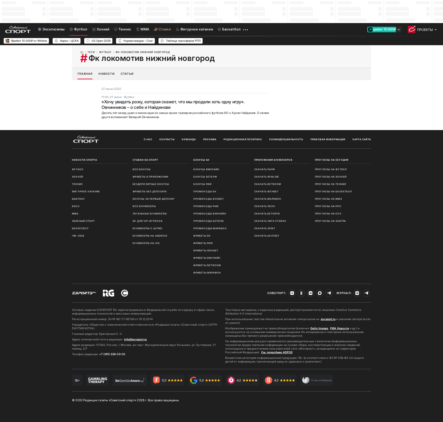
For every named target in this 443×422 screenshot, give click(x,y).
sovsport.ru (328, 319)
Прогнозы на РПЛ (328, 206)
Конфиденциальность (286, 139)
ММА (75, 213)
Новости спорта (84, 159)
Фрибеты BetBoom (207, 265)
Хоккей (77, 176)
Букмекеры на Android (150, 235)
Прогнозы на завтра (330, 221)
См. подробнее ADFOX (277, 352)
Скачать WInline (266, 176)
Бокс (76, 206)
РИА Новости (339, 328)
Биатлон (78, 198)
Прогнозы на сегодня (332, 159)
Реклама (209, 139)
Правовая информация (328, 139)
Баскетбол (80, 228)
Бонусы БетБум (205, 176)
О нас (148, 139)
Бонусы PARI (202, 184)
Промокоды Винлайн (209, 213)
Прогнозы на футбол (331, 169)
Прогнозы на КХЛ (328, 213)
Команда (189, 139)
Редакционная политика (243, 139)
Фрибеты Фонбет (205, 250)
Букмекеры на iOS (146, 243)
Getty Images (319, 328)
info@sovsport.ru (135, 339)
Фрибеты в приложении (150, 176)
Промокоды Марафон (209, 228)
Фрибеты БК (202, 235)
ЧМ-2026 (78, 235)
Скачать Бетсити (267, 213)
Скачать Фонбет (266, 191)
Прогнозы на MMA (328, 198)
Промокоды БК (204, 191)
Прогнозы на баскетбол (333, 191)
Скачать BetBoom (267, 184)
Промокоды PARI (206, 206)
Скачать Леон (264, 206)
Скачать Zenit (264, 228)
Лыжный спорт (83, 221)
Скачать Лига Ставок (270, 221)
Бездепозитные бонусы (151, 184)
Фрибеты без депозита (150, 191)
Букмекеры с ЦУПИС (147, 228)
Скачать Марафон (267, 198)
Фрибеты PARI (203, 243)
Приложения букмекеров (273, 159)
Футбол (77, 169)
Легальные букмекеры (150, 213)
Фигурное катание (86, 191)
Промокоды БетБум (208, 221)
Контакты (167, 139)
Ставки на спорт (145, 159)
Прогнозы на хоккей (331, 176)
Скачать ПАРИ (264, 169)
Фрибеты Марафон (207, 272)
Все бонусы (142, 169)
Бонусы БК (201, 159)
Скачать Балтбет (267, 235)
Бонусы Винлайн (206, 169)
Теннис (77, 184)
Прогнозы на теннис (331, 184)
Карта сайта (362, 139)
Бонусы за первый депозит (154, 198)
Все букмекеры (144, 206)
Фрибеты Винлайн (206, 257)
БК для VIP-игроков (148, 221)
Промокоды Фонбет (208, 198)
